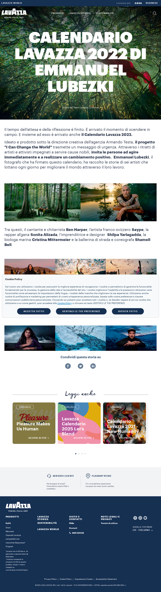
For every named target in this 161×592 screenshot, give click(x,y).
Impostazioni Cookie (84, 579)
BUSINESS (152, 3)
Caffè (8, 523)
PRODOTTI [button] (57, 13)
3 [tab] (82, 453)
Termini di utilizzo (109, 523)
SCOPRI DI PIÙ (37, 438)
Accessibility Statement (106, 579)
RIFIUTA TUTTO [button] (128, 311)
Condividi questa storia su (81, 357)
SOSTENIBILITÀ (47, 523)
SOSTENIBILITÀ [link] (105, 13)
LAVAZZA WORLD (11, 3)
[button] (154, 13)
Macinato (10, 531)
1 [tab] (75, 453)
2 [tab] (78, 453)
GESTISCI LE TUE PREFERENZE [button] (81, 311)
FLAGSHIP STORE (101, 476)
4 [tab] (85, 453)
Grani (8, 528)
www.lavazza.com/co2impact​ (17, 570)
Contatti (73, 528)
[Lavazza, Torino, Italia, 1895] (14, 13)
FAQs (71, 523)
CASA (138, 3)
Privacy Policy (50, 579)
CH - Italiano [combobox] (141, 530)
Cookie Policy (66, 579)
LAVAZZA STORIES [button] (80, 13)
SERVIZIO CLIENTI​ (63, 476)
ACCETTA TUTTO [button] (33, 311)
